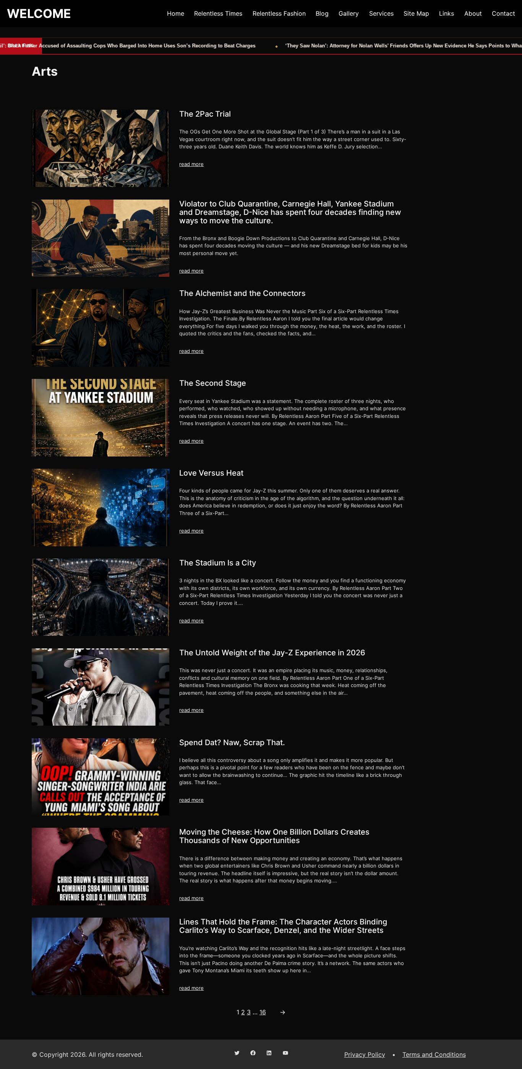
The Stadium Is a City (217, 563)
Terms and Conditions (434, 1054)
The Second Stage (212, 383)
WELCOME (39, 13)
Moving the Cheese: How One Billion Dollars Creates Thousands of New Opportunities (274, 836)
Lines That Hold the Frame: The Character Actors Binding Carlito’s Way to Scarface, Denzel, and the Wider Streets (283, 926)
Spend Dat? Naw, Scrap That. (232, 742)
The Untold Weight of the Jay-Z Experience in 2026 (272, 652)
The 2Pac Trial (205, 114)
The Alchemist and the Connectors (242, 293)
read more (191, 164)
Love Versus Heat (211, 473)
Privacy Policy (364, 1054)
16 (262, 1012)
